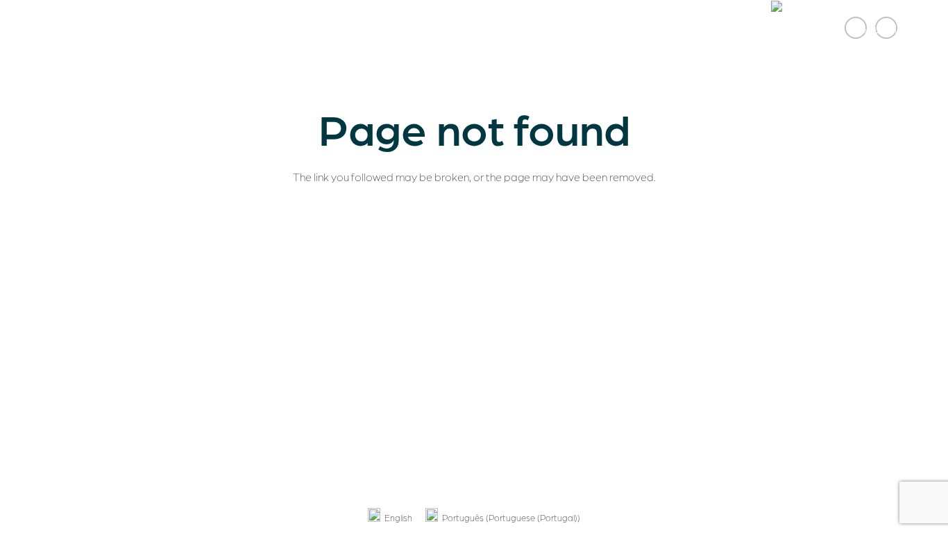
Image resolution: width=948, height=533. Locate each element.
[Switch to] (837, 28)
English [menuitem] (398, 517)
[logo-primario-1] (78, 27)
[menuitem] (390, 517)
